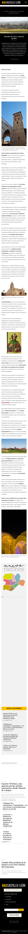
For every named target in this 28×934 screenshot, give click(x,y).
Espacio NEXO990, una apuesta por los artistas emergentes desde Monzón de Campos (10, 716)
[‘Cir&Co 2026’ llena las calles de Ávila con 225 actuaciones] (22, 747)
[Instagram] (14, 922)
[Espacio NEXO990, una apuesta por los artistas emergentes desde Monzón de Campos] (22, 715)
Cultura (6, 11)
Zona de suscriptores (11, 902)
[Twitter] (17, 922)
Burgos (3, 860)
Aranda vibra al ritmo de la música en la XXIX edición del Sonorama (13, 864)
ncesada (6, 402)
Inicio (7, 904)
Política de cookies (14, 931)
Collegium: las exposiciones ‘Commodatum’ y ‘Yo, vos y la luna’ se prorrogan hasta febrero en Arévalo (13, 726)
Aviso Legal (21, 931)
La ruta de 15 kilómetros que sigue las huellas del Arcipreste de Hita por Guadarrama (10, 737)
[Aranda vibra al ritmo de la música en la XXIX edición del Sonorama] (14, 851)
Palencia (21, 11)
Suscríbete (8, 899)
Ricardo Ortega (14, 13)
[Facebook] (11, 922)
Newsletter (8, 896)
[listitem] (6, 582)
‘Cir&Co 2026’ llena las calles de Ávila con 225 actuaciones (10, 747)
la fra (2, 402)
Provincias (13, 11)
